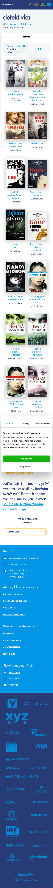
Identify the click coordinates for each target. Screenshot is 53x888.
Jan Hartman (15, 251)
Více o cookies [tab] (43, 423)
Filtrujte (26, 36)
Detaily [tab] (25, 423)
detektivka (26, 24)
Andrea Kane (37, 199)
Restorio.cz (9, 654)
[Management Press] (41, 747)
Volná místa (9, 608)
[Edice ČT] (11, 802)
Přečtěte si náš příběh (14, 615)
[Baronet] (15, 845)
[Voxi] (41, 789)
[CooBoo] (26, 703)
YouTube (13, 685)
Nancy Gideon (15, 303)
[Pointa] (39, 815)
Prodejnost (12, 49)
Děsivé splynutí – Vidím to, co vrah (15, 404)
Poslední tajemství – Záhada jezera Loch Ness (37, 96)
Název (10, 52)
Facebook (14, 679)
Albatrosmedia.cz (12, 640)
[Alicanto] (39, 767)
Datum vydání (14, 46)
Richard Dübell (37, 104)
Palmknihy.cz (10, 633)
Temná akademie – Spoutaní (37, 351)
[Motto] (41, 703)
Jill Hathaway (37, 306)
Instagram (14, 673)
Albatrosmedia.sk (12, 647)
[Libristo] (40, 845)
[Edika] (13, 733)
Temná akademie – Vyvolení (37, 404)
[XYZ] (17, 718)
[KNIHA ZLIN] (21, 776)
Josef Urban (15, 150)
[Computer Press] (11, 747)
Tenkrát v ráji (37, 143)
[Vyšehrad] (15, 789)
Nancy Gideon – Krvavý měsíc (16, 298)
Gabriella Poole (15, 359)
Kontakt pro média (13, 594)
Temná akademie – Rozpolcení (15, 351)
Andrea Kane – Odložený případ (37, 247)
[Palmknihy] (40, 802)
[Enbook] (38, 857)
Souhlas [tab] (9, 423)
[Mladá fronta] (12, 831)
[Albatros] (11, 703)
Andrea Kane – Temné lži (37, 193)
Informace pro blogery (15, 601)
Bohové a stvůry (15, 246)
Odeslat (13, 531)
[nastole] (39, 733)
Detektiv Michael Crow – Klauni (15, 195)
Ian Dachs (15, 202)
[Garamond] (37, 831)
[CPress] (12, 767)
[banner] (9, 4)
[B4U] (17, 758)
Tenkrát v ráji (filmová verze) (15, 145)
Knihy (13, 24)
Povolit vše (26, 458)
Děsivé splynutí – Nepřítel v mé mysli (37, 299)
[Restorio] (12, 857)
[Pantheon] (11, 815)
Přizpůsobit (24, 466)
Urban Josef (37, 147)
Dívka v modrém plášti (15, 93)
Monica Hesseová (15, 99)
